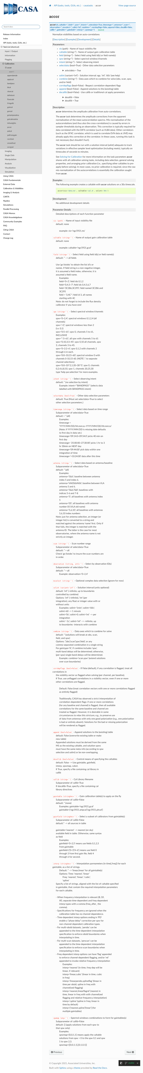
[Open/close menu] (1, 47)
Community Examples (12, 222)
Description (59, 39)
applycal (10, 79)
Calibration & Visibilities (13, 188)
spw (61, 59)
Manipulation (10, 159)
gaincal (10, 107)
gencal (9, 111)
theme (77, 1068)
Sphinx (62, 1068)
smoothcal (11, 143)
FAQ (5, 226)
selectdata (64, 65)
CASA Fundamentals (12, 180)
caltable (63, 52)
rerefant (10, 139)
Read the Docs (100, 1068)
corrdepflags (65, 86)
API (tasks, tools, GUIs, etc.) (15, 43)
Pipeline (6, 201)
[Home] (50, 5)
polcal (9, 131)
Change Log (8, 238)
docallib (63, 92)
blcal (9, 87)
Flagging (8, 60)
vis (60, 49)
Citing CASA (8, 230)
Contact (6, 234)
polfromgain (12, 135)
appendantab (12, 76)
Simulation (9, 172)
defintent (11, 95)
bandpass (11, 84)
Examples (71, 39)
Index (5, 39)
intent (62, 62)
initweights (11, 123)
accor (9, 68)
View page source (127, 5)
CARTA (6, 197)
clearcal (10, 91)
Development (84, 39)
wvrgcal (10, 147)
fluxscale (10, 99)
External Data (9, 184)
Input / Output (11, 51)
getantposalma (13, 115)
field (61, 55)
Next (129, 1052)
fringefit (10, 103)
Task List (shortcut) (11, 47)
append (62, 89)
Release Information (12, 34)
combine (63, 79)
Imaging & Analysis (11, 192)
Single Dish (9, 155)
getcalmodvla (12, 119)
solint (62, 75)
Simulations (8, 205)
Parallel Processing (11, 209)
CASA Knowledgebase (12, 217)
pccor (9, 127)
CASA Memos (9, 213)
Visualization (10, 168)
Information (10, 55)
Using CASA (8, 176)
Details (96, 39)
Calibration (9, 64)
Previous (57, 1052)
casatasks (88, 5)
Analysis (8, 164)
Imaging (8, 151)
